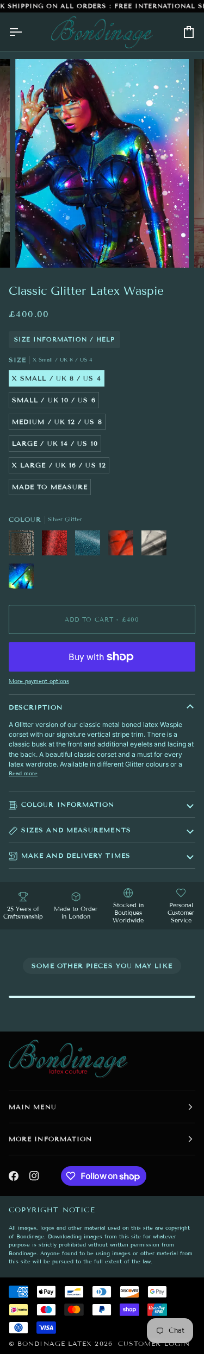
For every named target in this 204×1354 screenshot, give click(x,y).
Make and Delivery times (76, 855)
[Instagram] (34, 1176)
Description (36, 707)
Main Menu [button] (33, 1107)
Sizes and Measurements (76, 830)
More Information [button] (50, 1139)
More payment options (39, 681)
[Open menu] (25, 31)
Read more (23, 773)
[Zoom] (35, 247)
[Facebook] (13, 1176)
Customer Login (154, 1343)
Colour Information (67, 804)
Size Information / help (64, 339)
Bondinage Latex (54, 1343)
